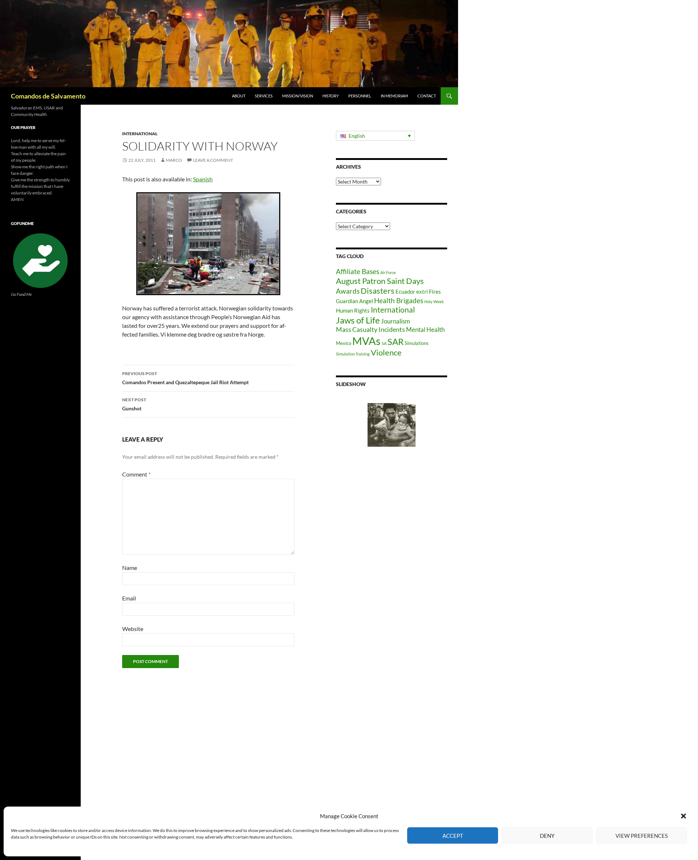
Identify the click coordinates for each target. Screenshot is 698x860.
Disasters (377, 291)
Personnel (359, 95)
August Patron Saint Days (380, 281)
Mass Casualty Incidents (370, 329)
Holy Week (434, 301)
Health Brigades (398, 300)
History (330, 95)
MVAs (366, 340)
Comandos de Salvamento (48, 96)
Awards (348, 291)
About (238, 95)
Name (129, 567)
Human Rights (353, 310)
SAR (396, 341)
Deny (547, 835)
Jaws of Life (358, 320)
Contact (426, 95)
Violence (386, 352)
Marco (174, 160)
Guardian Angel (354, 301)
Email (129, 598)
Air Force (388, 272)
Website (132, 628)
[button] (683, 816)
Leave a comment (213, 160)
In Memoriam (394, 95)
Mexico (343, 343)
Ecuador (405, 291)
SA (384, 343)
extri (422, 291)
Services (264, 95)
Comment (136, 474)
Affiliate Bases (357, 271)
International (139, 133)
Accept (452, 835)
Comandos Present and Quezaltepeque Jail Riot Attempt (185, 378)
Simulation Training (353, 353)
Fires (435, 291)
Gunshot (134, 404)
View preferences (641, 835)
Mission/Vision (297, 95)
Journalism (395, 321)
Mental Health (425, 329)
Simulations (417, 343)
